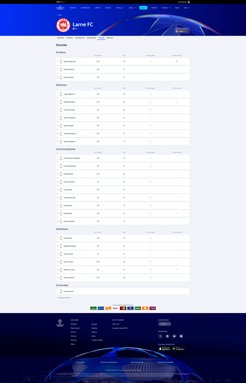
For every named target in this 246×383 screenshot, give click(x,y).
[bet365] (138, 308)
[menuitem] (73, 8)
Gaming (73, 340)
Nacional (110, 38)
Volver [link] (60, 15)
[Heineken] (93, 308)
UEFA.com (115, 324)
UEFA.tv (73, 332)
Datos (73, 344)
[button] (120, 8)
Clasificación (80, 38)
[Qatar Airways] (153, 308)
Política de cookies (137, 362)
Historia (94, 332)
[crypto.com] (130, 308)
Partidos (70, 38)
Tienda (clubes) (97, 340)
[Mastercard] (123, 308)
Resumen (60, 38)
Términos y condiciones (109, 362)
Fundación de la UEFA (119, 328)
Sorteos (73, 336)
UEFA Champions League (60, 8)
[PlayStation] (101, 308)
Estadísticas (91, 38)
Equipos (94, 324)
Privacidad (80, 362)
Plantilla (101, 38)
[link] (73, 8)
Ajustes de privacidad (165, 362)
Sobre (93, 336)
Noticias (94, 328)
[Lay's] (108, 308)
